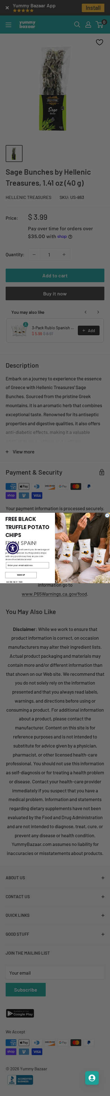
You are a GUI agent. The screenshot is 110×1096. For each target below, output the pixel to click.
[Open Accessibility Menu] (12, 548)
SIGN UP (21, 575)
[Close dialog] (107, 516)
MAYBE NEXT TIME (14, 582)
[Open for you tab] (92, 1078)
